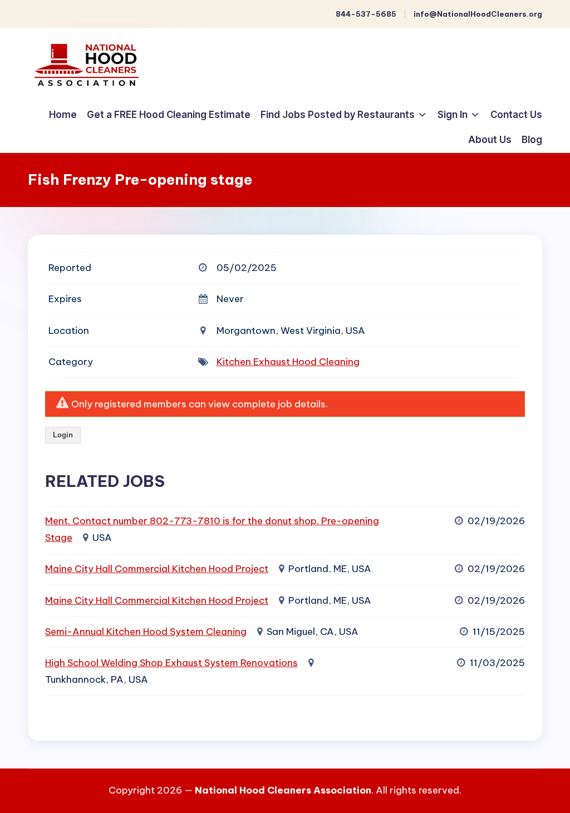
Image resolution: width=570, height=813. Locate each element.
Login (63, 435)
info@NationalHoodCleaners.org (478, 13)
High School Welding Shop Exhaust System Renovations (171, 663)
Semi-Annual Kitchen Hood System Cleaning (146, 631)
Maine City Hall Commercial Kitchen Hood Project (156, 569)
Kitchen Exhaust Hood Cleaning (288, 362)
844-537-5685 (366, 13)
